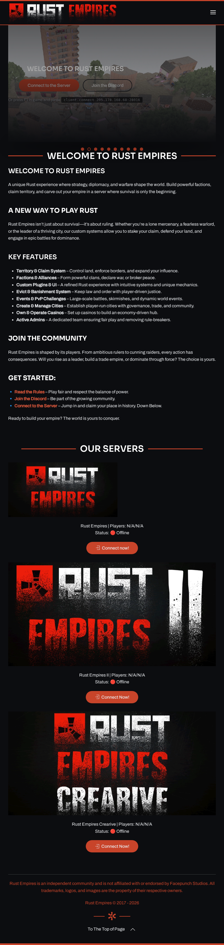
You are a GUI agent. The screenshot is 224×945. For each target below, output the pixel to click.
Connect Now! (115, 697)
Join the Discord (107, 85)
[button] (213, 12)
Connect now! (115, 548)
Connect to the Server (49, 85)
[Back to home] (62, 12)
